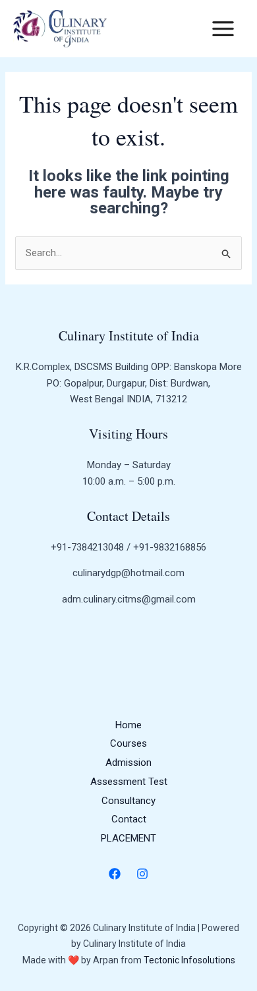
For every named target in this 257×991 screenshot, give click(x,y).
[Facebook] (115, 874)
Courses (128, 743)
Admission (128, 762)
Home (128, 725)
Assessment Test (128, 782)
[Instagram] (142, 874)
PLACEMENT (128, 838)
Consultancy (128, 801)
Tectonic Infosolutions (189, 960)
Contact (128, 819)
